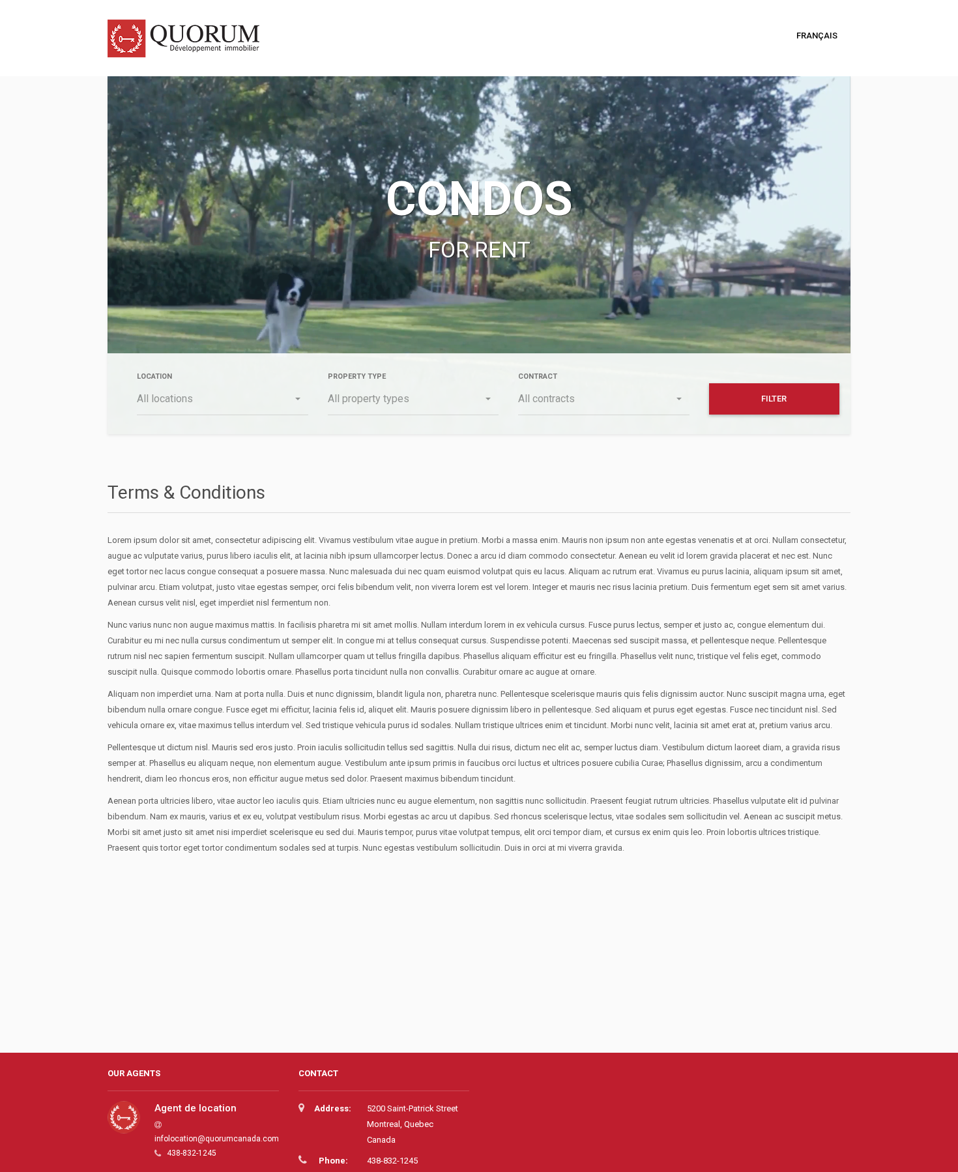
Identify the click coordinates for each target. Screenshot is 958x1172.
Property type (357, 376)
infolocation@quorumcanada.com (216, 1138)
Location (154, 376)
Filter (774, 398)
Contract (537, 376)
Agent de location (195, 1108)
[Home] (188, 45)
